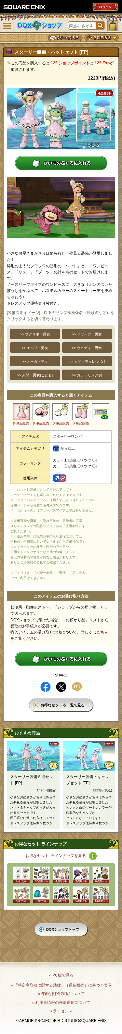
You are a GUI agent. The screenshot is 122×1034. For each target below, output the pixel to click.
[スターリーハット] (41, 411)
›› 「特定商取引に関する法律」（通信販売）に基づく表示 (61, 985)
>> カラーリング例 (87, 375)
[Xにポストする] (61, 687)
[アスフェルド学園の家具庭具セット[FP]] (41, 875)
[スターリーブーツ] (80, 411)
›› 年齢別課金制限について (61, 993)
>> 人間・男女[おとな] (87, 361)
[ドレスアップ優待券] (100, 411)
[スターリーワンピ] (21, 411)
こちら (102, 632)
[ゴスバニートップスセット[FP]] (61, 895)
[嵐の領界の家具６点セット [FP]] (101, 875)
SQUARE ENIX (24, 7)
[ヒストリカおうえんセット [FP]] (81, 875)
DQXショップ (40, 25)
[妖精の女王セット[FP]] (21, 895)
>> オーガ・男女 (35, 361)
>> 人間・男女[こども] (35, 375)
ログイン (105, 6)
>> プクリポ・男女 (35, 334)
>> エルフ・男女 (35, 348)
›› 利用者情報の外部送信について (61, 1002)
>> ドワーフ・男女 (87, 334)
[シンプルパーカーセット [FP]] (41, 895)
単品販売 (22, 423)
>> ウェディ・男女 (87, 348)
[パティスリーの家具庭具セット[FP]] (101, 895)
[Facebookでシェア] (45, 687)
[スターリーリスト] (60, 411)
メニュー (7, 25)
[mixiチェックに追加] (77, 687)
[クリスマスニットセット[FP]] (81, 895)
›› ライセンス (61, 1011)
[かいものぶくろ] (113, 26)
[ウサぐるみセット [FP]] (61, 875)
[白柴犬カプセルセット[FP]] (21, 875)
